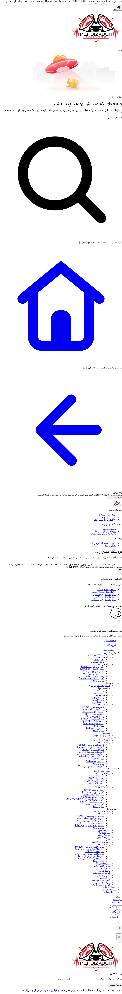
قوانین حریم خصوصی (46, 990)
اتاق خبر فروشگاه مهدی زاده (103, 543)
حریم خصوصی (109, 529)
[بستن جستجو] (119, 928)
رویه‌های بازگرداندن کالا (105, 519)
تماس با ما (110, 545)
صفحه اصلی (110, 640)
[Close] (83, 606)
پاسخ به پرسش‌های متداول (102, 534)
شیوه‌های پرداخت (107, 517)
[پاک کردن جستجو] (119, 937)
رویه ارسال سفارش (107, 515)
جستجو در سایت (114, 117)
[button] (117, 899)
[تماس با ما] (120, 571)
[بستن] (120, 941)
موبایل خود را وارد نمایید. (110, 978)
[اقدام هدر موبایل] (121, 48)
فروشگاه (111, 645)
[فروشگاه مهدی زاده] (96, 41)
